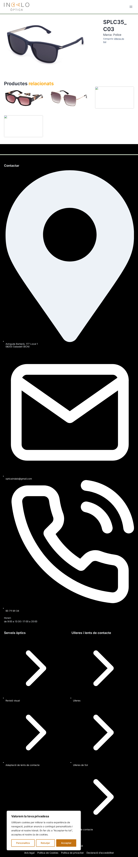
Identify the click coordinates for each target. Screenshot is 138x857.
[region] (44, 830)
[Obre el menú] (131, 6)
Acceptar (66, 842)
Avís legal (29, 852)
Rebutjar (45, 842)
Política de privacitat (72, 852)
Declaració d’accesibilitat (100, 852)
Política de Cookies (47, 852)
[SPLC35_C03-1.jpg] (45, 43)
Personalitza (23, 842)
